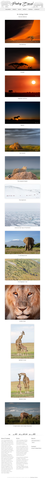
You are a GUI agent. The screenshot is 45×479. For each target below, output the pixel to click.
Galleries (8, 9)
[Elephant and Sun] (22, 96)
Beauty (22, 125)
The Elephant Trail (22, 281)
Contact (37, 9)
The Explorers (22, 200)
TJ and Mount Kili (22, 255)
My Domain (22, 153)
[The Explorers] (22, 197)
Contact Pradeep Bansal (36, 448)
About (25, 9)
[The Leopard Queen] (22, 179)
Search (30, 9)
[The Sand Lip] (22, 42)
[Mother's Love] (22, 358)
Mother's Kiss (22, 399)
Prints (14, 9)
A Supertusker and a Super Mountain (22, 426)
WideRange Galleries (34, 477)
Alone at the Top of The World (22, 227)
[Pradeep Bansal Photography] (22, 4)
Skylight (22, 72)
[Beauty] (22, 123)
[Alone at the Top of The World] (22, 225)
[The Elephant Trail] (22, 279)
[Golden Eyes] (22, 319)
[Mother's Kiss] (22, 397)
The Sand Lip (22, 44)
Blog (19, 9)
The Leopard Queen (22, 181)
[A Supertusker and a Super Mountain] (22, 423)
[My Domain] (22, 151)
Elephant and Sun (22, 98)
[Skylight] (22, 70)
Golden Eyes (22, 321)
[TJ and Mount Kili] (22, 253)
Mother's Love (22, 360)
